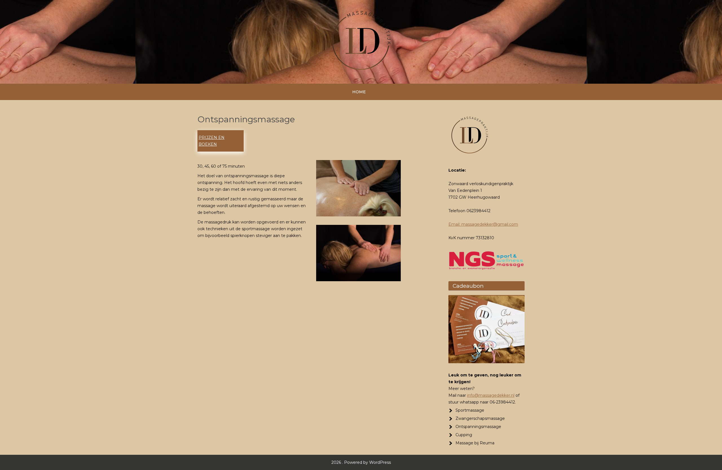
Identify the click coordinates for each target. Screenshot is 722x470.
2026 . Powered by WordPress (361, 462)
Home (359, 91)
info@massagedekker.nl (490, 395)
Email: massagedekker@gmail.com (483, 224)
